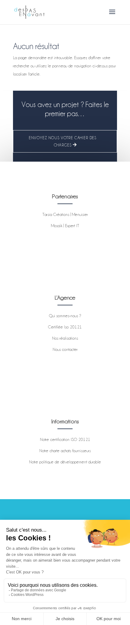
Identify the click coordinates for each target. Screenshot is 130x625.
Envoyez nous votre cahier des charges (62, 141)
